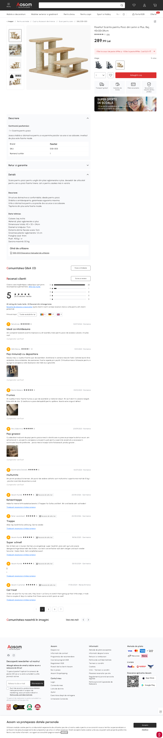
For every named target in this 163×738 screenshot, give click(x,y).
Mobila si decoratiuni (16, 14)
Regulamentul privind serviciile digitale (101, 678)
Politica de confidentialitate (21, 695)
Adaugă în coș (136, 75)
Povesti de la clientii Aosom (62, 667)
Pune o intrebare (81, 268)
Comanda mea (57, 685)
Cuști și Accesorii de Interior (44, 21)
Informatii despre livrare (99, 653)
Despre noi (55, 650)
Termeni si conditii (96, 663)
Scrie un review (81, 278)
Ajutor (53, 692)
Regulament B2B (57, 663)
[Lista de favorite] (134, 5)
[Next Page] (60, 609)
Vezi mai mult (72, 619)
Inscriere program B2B (60, 660)
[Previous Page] (36, 609)
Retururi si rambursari (97, 657)
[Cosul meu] (155, 5)
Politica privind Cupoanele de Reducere (101, 683)
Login (53, 682)
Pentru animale (23, 21)
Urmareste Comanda (59, 699)
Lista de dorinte (57, 689)
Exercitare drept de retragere (63, 695)
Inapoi (10, 21)
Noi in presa (55, 670)
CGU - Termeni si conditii (99, 670)
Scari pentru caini (66, 21)
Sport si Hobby (104, 14)
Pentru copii (85, 14)
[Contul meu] (144, 5)
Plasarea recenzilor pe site (100, 673)
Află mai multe (34, 287)
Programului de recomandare (62, 657)
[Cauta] (122, 5)
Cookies (92, 667)
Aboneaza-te (37, 683)
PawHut (53, 144)
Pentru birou (69, 14)
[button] (49, 118)
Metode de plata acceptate (100, 650)
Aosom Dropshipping (59, 673)
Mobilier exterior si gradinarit (44, 14)
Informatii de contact (59, 653)
